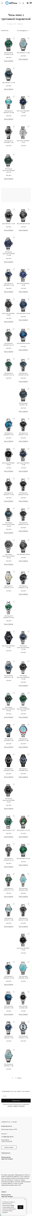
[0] (26, 3)
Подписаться (16, 1100)
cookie (12, 1205)
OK (20, 1207)
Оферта (3, 1192)
